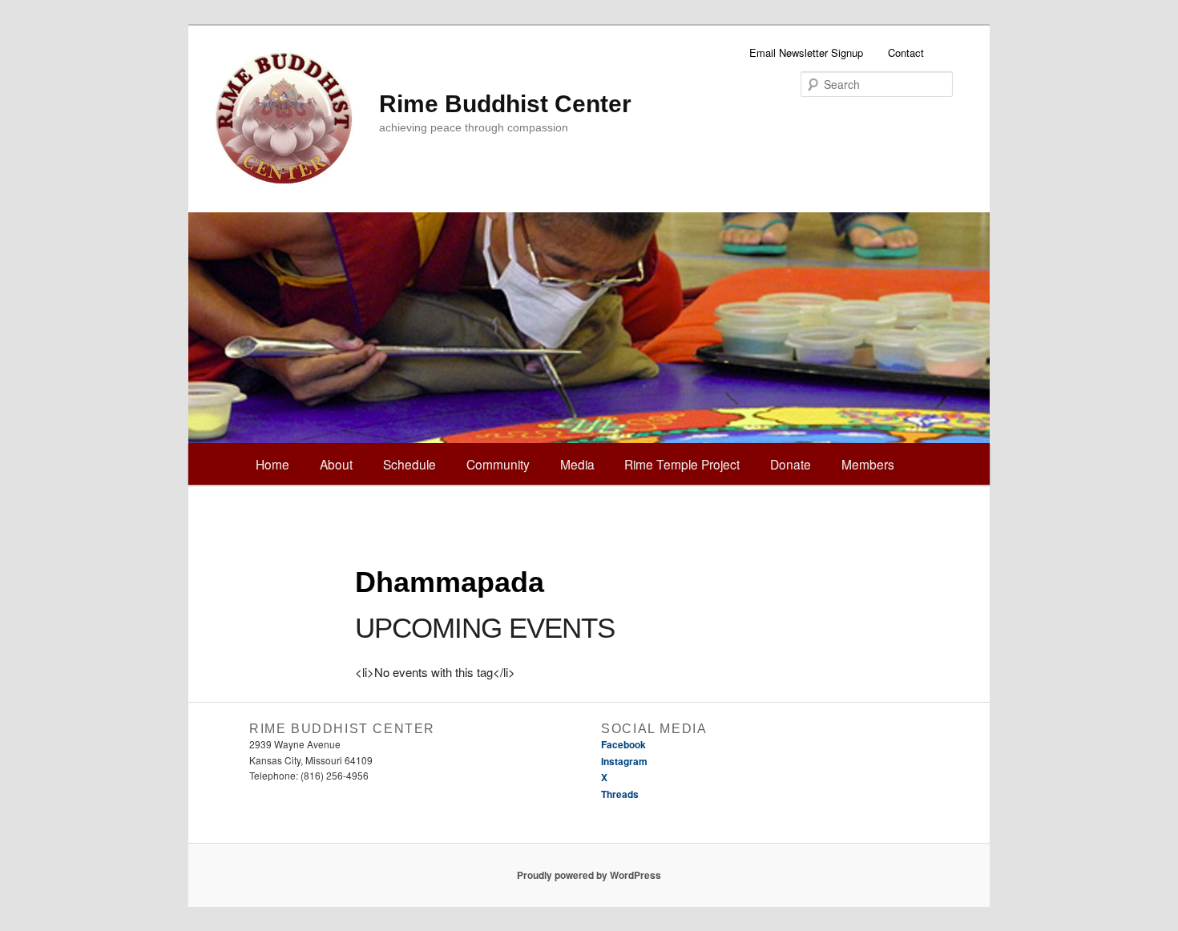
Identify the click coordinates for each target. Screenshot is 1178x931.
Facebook (623, 744)
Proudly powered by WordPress (589, 875)
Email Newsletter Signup (806, 52)
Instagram (624, 761)
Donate (790, 464)
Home (272, 464)
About (336, 464)
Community (498, 464)
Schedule (409, 464)
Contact (906, 52)
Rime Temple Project (682, 464)
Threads (620, 794)
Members (867, 464)
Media (577, 464)
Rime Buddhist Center (505, 104)
